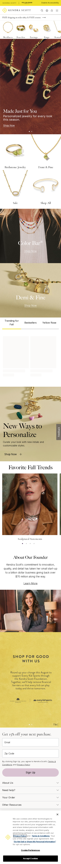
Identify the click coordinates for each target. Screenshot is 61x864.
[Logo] (16, 10)
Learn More (31, 583)
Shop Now (30, 251)
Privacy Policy (23, 764)
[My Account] (46, 10)
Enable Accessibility (50, 3)
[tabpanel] (30, 355)
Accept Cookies (30, 858)
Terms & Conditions (41, 836)
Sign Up (30, 772)
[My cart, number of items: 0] (51, 10)
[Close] (57, 814)
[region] (30, 837)
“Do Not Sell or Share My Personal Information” (34, 841)
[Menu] (57, 10)
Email (7, 742)
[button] (58, 432)
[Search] (42, 10)
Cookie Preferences (30, 850)
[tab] (11, 323)
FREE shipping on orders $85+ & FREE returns (21, 17)
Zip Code (9, 753)
